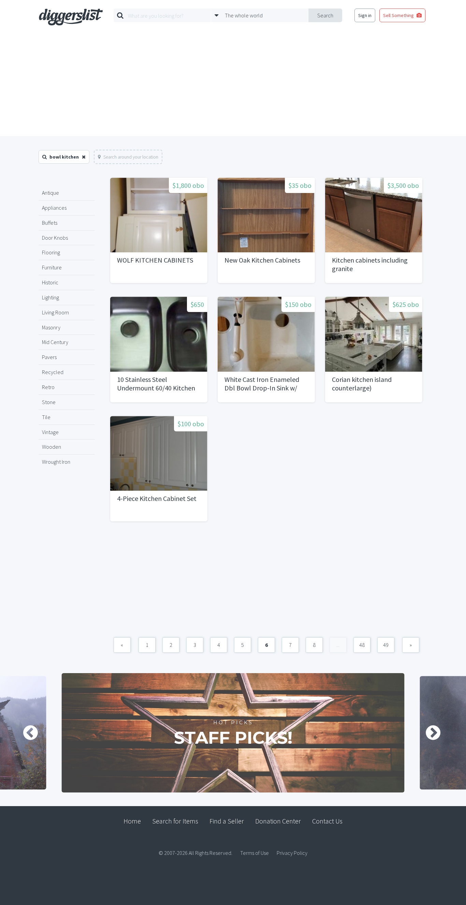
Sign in (365, 15)
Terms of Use (254, 852)
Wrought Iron (56, 461)
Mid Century (55, 342)
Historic (50, 282)
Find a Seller (226, 821)
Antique (50, 192)
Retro (48, 387)
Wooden (51, 446)
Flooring (51, 252)
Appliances (54, 207)
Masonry (51, 327)
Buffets (49, 222)
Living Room (55, 312)
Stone (49, 402)
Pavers (49, 357)
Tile (46, 417)
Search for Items (175, 821)
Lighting (50, 297)
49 (386, 644)
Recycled (52, 372)
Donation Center (278, 821)
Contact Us (327, 821)
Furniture (52, 267)
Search (325, 15)
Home (132, 821)
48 (362, 644)
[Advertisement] (233, 85)
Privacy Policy (292, 852)
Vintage (50, 432)
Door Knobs (55, 237)
